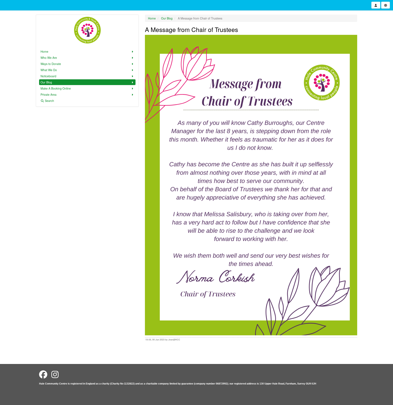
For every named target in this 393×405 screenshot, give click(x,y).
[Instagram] (55, 374)
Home (44, 51)
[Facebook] (43, 374)
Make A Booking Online (56, 88)
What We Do (49, 70)
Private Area (48, 94)
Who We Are (49, 58)
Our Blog (46, 82)
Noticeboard (48, 76)
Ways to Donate (51, 64)
